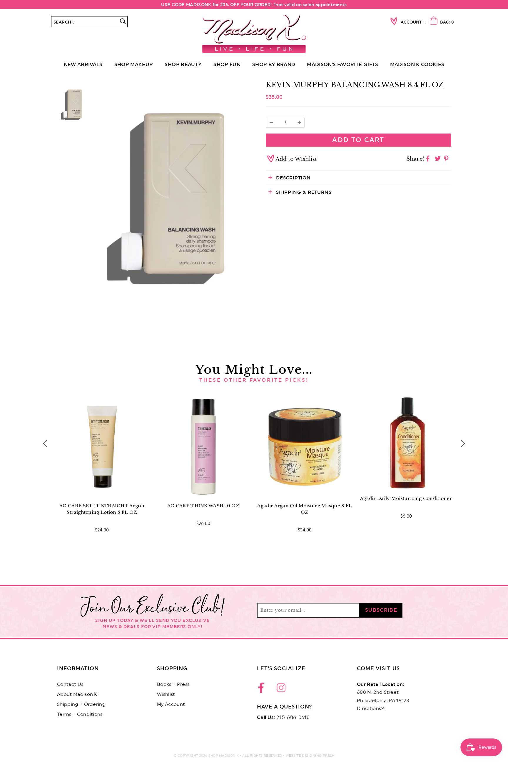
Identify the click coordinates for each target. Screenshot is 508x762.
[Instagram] (281, 689)
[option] (171, 198)
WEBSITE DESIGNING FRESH (310, 755)
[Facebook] (263, 689)
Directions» (371, 708)
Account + (413, 22)
